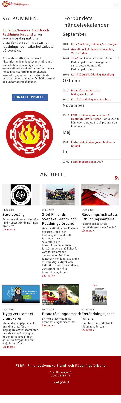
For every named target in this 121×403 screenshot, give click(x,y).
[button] (116, 3)
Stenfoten (77, 58)
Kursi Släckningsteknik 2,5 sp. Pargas (94, 44)
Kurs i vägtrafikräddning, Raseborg (92, 74)
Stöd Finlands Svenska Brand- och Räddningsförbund (59, 219)
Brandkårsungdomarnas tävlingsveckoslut (86, 92)
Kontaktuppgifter (30, 97)
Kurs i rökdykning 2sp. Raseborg (91, 99)
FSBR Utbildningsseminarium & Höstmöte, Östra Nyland (90, 117)
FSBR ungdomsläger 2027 (87, 162)
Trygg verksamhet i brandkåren (18, 316)
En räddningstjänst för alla (97, 316)
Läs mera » (8, 229)
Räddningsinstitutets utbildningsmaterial (99, 217)
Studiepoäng (13, 214)
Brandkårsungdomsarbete (64, 314)
